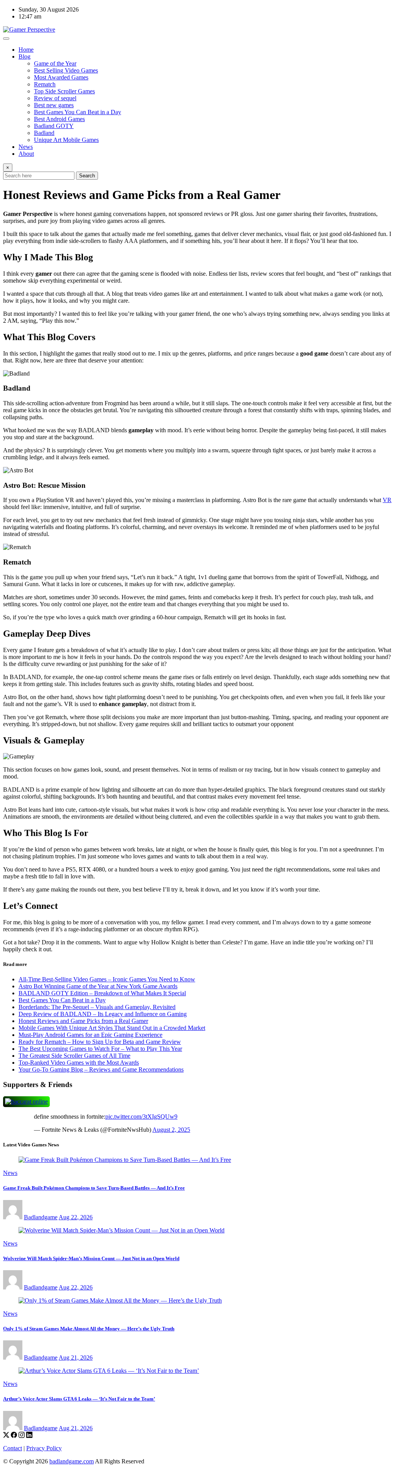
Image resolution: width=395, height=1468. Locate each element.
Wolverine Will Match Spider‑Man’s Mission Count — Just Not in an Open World (91, 1258)
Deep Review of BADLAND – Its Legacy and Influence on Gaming (103, 1014)
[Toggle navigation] (6, 38)
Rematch (45, 84)
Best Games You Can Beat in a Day (77, 112)
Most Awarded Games (61, 77)
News (26, 146)
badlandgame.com (71, 1461)
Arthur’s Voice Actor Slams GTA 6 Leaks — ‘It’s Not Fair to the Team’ (79, 1399)
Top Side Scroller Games (64, 91)
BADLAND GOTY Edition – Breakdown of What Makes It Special (102, 993)
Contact (12, 1448)
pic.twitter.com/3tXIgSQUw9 (141, 1116)
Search (87, 176)
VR (387, 500)
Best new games (54, 105)
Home (26, 49)
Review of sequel (55, 98)
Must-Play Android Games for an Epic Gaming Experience (90, 1034)
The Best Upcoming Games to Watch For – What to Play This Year (100, 1048)
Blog (24, 56)
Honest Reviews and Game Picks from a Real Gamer (83, 1021)
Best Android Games (59, 119)
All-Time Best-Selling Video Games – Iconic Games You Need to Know (107, 979)
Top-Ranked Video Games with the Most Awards (79, 1062)
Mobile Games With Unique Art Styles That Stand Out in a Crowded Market (112, 1028)
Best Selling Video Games (66, 70)
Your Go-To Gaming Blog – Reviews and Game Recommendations (101, 1069)
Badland (44, 133)
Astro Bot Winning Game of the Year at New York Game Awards (98, 986)
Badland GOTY (54, 126)
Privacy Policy (44, 1448)
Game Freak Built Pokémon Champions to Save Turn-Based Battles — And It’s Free (94, 1188)
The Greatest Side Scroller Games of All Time (74, 1055)
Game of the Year (55, 63)
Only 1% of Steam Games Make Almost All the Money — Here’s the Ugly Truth (88, 1328)
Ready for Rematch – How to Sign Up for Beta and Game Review (100, 1041)
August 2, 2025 (171, 1129)
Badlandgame (40, 1217)
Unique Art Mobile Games (66, 140)
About (26, 153)
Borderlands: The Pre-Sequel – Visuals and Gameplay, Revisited (97, 1007)
